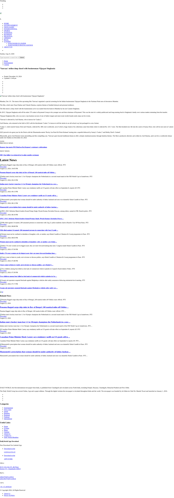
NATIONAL (8, 32)
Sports (6, 411)
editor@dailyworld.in (7, 477)
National (6, 417)
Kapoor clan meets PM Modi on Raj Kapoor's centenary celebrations (23, 147)
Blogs (6, 430)
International (8, 419)
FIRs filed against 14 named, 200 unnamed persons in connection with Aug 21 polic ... (29, 230)
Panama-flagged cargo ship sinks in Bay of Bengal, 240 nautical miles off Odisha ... (28, 172)
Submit (22, 57)
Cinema (6, 64)
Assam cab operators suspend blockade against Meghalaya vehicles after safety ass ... (29, 288)
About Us (7, 434)
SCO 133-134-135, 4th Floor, (9, 467)
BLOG (6, 40)
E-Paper (6, 428)
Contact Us (7, 435)
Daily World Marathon (11, 437)
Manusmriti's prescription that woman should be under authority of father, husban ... (29, 207)
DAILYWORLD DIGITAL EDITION (20, 45)
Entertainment (8, 63)
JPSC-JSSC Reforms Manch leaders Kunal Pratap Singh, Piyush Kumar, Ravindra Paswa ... (32, 218)
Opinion (6, 432)
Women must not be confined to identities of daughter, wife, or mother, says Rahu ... (28, 242)
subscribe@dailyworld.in (8, 479)
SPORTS (7, 31)
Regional (7, 415)
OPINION (7, 38)
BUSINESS (8, 34)
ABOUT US (8, 47)
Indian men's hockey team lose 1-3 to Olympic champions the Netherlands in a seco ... (29, 184)
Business (7, 413)
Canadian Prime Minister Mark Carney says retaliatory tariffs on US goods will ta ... (29, 195)
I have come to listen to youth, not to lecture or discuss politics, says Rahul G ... (26, 265)
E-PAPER (7, 41)
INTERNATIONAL (10, 29)
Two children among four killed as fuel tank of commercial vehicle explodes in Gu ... (28, 276)
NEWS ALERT (9, 27)
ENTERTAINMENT (11, 25)
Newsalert (3, 167)
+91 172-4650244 (5, 487)
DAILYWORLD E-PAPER (17, 43)
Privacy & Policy (9, 495)
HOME (6, 23)
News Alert (7, 410)
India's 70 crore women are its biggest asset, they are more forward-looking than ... (28, 253)
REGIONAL (8, 36)
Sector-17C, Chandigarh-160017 (10, 469)
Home (6, 61)
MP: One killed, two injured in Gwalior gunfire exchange (19, 155)
